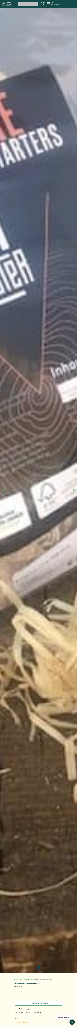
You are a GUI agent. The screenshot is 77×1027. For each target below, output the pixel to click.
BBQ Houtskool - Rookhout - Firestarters (25, 979)
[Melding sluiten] (72, 1010)
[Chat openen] (72, 1022)
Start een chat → (63, 1016)
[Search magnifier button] (35, 3)
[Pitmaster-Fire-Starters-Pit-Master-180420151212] (38, 490)
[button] (53, 4)
